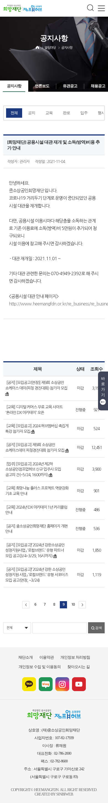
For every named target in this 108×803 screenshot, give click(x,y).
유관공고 (70, 86)
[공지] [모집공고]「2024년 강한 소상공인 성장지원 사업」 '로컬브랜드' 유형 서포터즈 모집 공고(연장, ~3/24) (36, 575)
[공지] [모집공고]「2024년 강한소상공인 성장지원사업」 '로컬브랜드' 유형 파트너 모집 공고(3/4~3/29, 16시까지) (35, 550)
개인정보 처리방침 (75, 657)
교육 (49, 113)
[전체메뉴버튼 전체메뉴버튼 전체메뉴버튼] (101, 8)
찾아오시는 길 (78, 667)
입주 (84, 113)
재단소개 (25, 657)
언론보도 (42, 86)
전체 (14, 113)
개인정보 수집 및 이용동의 (40, 667)
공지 (31, 113)
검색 (98, 628)
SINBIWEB (64, 794)
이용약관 (46, 657)
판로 (66, 113)
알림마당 (50, 47)
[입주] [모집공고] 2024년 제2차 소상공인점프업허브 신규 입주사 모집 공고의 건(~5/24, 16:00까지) (33, 469)
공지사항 (66, 47)
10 (72, 604)
